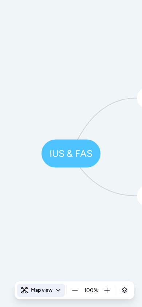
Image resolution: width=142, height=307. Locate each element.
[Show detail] (124, 290)
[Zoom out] (75, 290)
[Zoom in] (107, 290)
